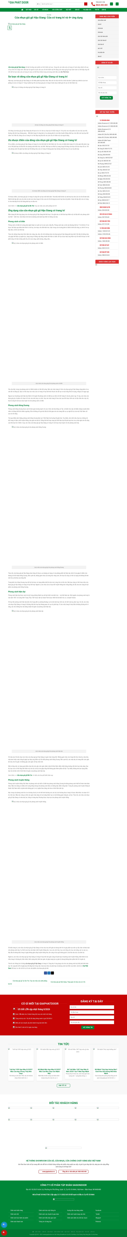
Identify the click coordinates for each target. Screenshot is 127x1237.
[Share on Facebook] (45, 973)
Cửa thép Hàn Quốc (103, 36)
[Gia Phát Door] (20, 3)
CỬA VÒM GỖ (101, 44)
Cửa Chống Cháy (57, 10)
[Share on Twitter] (49, 973)
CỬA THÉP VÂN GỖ (102, 40)
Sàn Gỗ (77, 10)
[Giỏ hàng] (117, 3)
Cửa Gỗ (36, 10)
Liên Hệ (104, 10)
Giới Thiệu (29, 10)
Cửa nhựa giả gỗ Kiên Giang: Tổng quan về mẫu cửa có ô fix (68, 982)
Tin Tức (97, 10)
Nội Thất (68, 10)
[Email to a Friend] (52, 973)
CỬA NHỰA (100, 32)
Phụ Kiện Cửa (87, 10)
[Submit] (85, 4)
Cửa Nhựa (45, 10)
